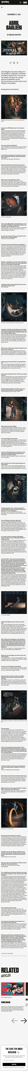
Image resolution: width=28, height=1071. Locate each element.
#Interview (10, 953)
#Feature (4, 953)
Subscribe (14, 1064)
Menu (25, 2)
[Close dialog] (25, 1047)
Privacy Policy (21, 1067)
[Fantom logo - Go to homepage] (5, 2)
